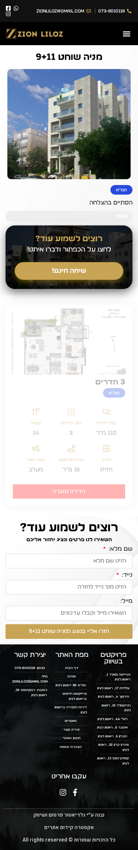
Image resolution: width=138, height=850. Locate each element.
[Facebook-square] (8, 8)
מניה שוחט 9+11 (69, 57)
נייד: (126, 575)
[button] (126, 34)
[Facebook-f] (75, 792)
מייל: (126, 601)
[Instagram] (8, 14)
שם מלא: (119, 549)
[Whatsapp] (16, 8)
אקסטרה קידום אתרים (69, 827)
